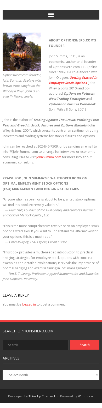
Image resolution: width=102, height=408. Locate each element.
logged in (29, 304)
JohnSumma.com (48, 157)
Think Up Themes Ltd (44, 396)
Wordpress (85, 396)
